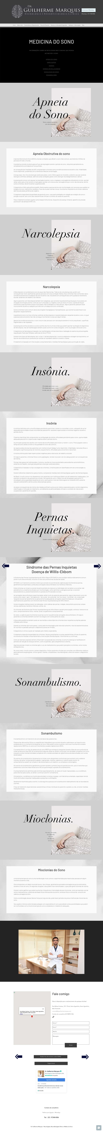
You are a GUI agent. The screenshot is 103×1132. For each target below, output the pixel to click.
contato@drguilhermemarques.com (61, 1011)
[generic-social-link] (53, 1017)
